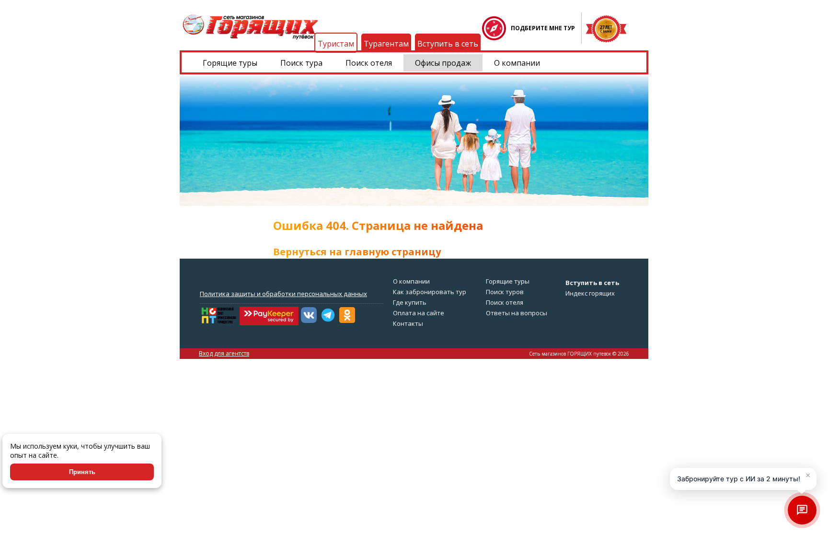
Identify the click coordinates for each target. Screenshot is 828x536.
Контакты (408, 323)
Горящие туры (230, 63)
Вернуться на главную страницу (357, 251)
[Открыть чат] (802, 510)
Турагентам (386, 43)
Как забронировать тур (429, 291)
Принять (82, 472)
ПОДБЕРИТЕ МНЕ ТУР (543, 28)
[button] (743, 479)
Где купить (409, 302)
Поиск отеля (368, 63)
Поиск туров (505, 291)
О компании (517, 63)
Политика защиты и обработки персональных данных (283, 293)
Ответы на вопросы (516, 313)
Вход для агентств (224, 353)
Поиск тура (301, 63)
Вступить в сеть (447, 43)
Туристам (336, 43)
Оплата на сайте (418, 313)
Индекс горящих (590, 293)
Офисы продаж (443, 63)
